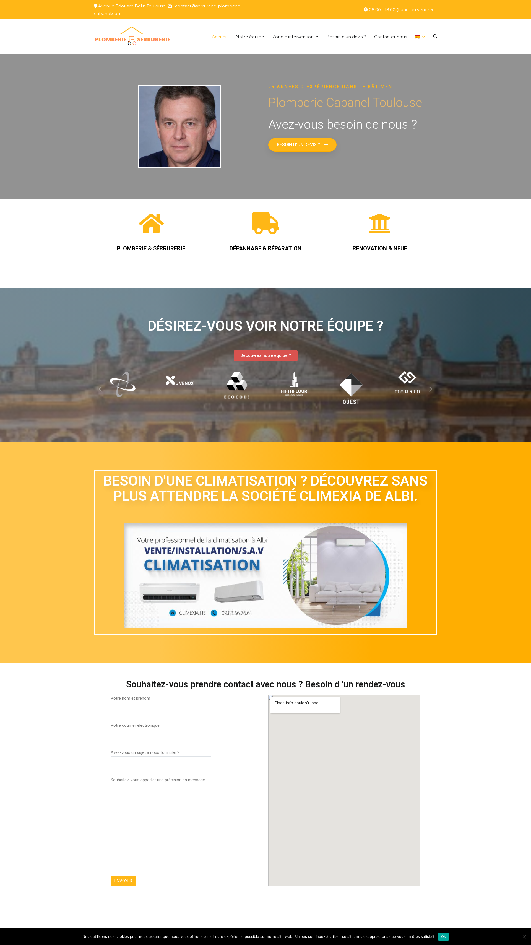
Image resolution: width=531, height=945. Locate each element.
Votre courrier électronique (135, 725)
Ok (443, 936)
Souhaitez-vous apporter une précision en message (158, 779)
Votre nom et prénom (130, 698)
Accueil (219, 36)
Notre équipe (250, 36)
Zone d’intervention (293, 36)
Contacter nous (390, 36)
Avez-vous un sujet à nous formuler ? (145, 752)
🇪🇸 (417, 36)
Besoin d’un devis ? (346, 36)
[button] (302, 145)
